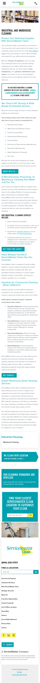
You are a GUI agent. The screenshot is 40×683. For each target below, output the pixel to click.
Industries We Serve (8, 583)
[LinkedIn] (8, 635)
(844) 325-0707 (9, 563)
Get (8, 375)
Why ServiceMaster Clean (10, 587)
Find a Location (9, 568)
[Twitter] (13, 635)
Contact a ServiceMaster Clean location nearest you (20, 93)
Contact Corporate (7, 603)
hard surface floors (26, 234)
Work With (9, 171)
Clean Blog (5, 611)
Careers (4, 615)
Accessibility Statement (9, 619)
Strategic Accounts (7, 591)
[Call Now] (36, 3)
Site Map (19, 672)
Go (31, 515)
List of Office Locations (9, 607)
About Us (4, 595)
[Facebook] (3, 635)
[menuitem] (21, 442)
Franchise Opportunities (9, 599)
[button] (4, 3)
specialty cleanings (23, 231)
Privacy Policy (5, 623)
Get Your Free (12, 249)
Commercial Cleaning (8, 578)
